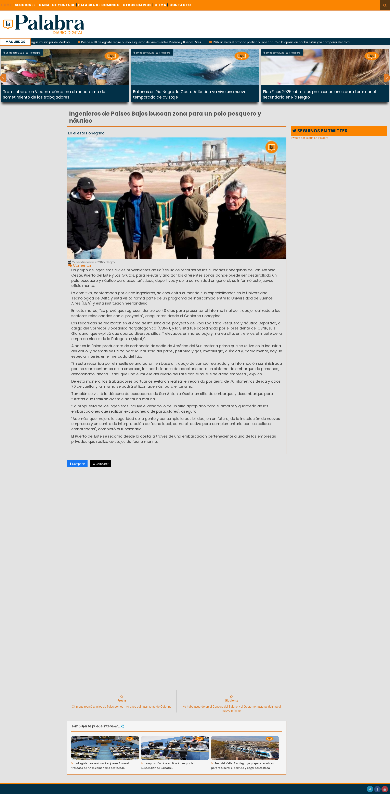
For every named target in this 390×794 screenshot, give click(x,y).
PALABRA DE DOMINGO (100, 5)
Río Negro (107, 262)
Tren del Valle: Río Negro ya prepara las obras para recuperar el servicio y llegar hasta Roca (242, 765)
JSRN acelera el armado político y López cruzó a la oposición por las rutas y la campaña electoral (250, 42)
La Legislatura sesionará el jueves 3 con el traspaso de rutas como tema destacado (100, 765)
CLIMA (161, 5)
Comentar (82, 265)
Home (7, 5)
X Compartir (100, 464)
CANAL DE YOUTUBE (58, 5)
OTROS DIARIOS (138, 5)
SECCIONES (26, 5)
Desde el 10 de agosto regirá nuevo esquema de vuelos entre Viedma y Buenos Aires (110, 42)
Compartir (78, 464)
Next (387, 78)
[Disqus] (176, 524)
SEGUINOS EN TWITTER (322, 131)
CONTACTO (180, 5)
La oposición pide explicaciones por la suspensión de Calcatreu (167, 765)
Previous (3, 78)
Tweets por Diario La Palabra (309, 138)
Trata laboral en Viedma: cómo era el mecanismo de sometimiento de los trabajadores (54, 94)
